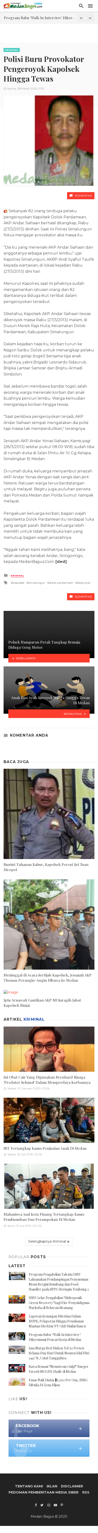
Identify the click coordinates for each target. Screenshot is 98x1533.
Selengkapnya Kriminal (47, 1241)
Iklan (52, 1486)
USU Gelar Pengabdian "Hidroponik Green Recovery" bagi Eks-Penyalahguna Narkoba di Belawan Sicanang (59, 1302)
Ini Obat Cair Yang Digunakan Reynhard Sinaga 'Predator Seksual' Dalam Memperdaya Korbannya (47, 1080)
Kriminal (11, 50)
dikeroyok (83, 582)
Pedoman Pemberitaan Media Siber (43, 1492)
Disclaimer (72, 1486)
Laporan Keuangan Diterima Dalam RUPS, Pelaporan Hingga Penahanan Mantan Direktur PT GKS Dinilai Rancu (57, 1321)
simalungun (36, 582)
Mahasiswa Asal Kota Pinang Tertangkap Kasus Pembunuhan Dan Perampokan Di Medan (44, 1217)
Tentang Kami (29, 1486)
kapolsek (18, 582)
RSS (85, 1492)
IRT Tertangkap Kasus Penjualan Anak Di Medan (45, 1148)
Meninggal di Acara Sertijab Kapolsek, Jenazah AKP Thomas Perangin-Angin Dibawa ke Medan (48, 977)
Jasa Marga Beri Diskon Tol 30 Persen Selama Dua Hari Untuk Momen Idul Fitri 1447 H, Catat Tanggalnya (59, 1353)
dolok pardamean (61, 582)
